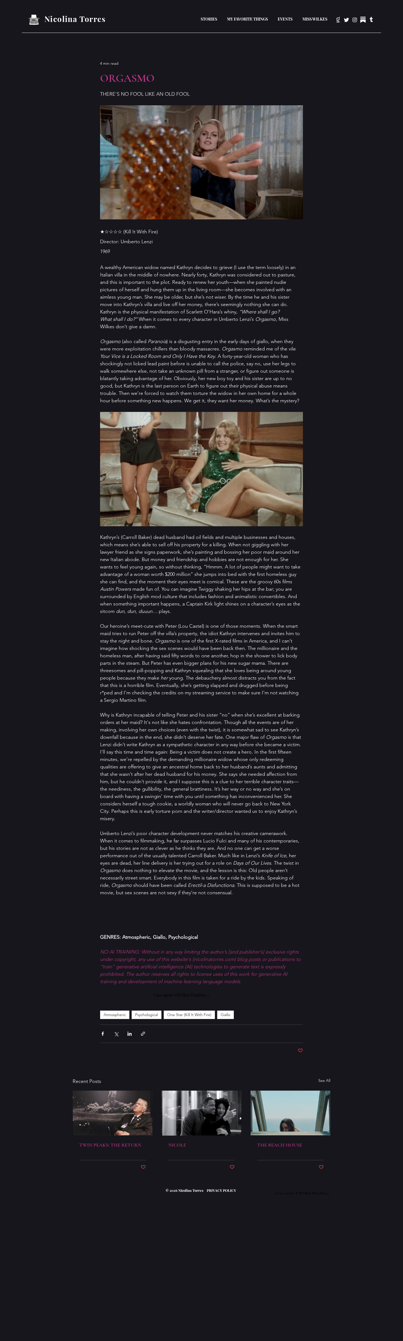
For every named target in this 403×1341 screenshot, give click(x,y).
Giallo (225, 1014)
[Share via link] (143, 1033)
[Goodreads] (338, 20)
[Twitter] (347, 20)
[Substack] (363, 20)
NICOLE (177, 1145)
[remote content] (201, 995)
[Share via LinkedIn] (129, 1033)
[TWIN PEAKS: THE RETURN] (112, 1113)
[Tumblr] (371, 20)
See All (324, 1080)
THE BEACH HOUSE (279, 1145)
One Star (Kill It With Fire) (189, 1014)
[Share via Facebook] (102, 1033)
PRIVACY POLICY (221, 1190)
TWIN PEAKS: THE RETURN (110, 1145)
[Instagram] (355, 20)
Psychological (146, 1014)
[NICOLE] (202, 1113)
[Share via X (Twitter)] (116, 1033)
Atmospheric (115, 1014)
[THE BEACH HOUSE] (290, 1113)
